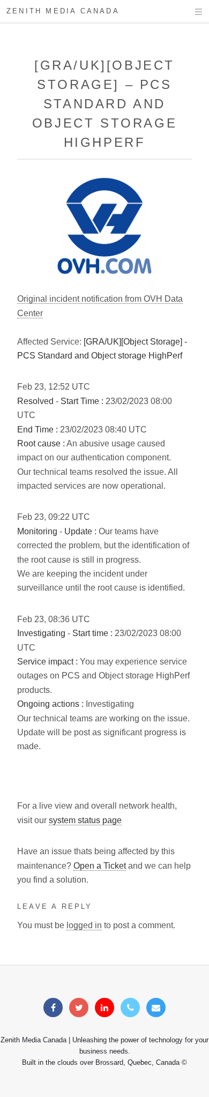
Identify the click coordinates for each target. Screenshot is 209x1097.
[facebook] (53, 1007)
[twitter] (78, 1007)
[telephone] (130, 1007)
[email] (156, 1007)
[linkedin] (104, 1007)
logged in (84, 925)
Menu (188, 12)
